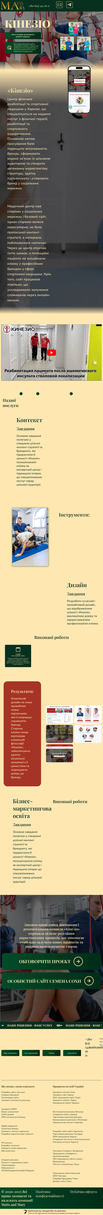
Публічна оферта (83, 1191)
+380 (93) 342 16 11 (39, 5)
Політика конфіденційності (50, 1193)
